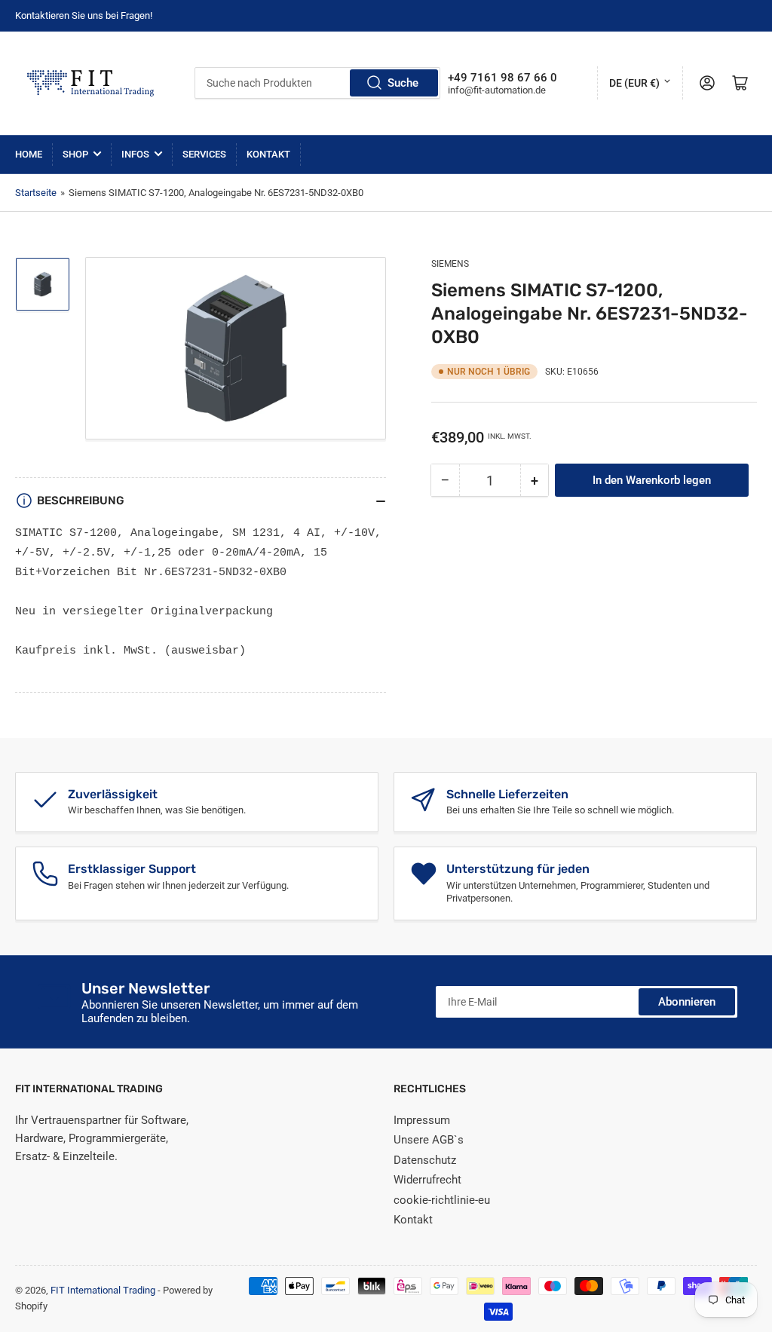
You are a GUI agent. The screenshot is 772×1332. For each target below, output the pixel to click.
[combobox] (317, 83)
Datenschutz (425, 1160)
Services (204, 154)
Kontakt (268, 154)
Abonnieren (686, 1002)
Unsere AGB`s (429, 1140)
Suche (403, 83)
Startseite (36, 192)
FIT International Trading (103, 1290)
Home (28, 154)
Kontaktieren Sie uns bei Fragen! (83, 15)
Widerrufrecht (427, 1180)
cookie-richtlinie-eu (442, 1200)
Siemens (450, 264)
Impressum (422, 1120)
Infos (135, 154)
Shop (75, 154)
